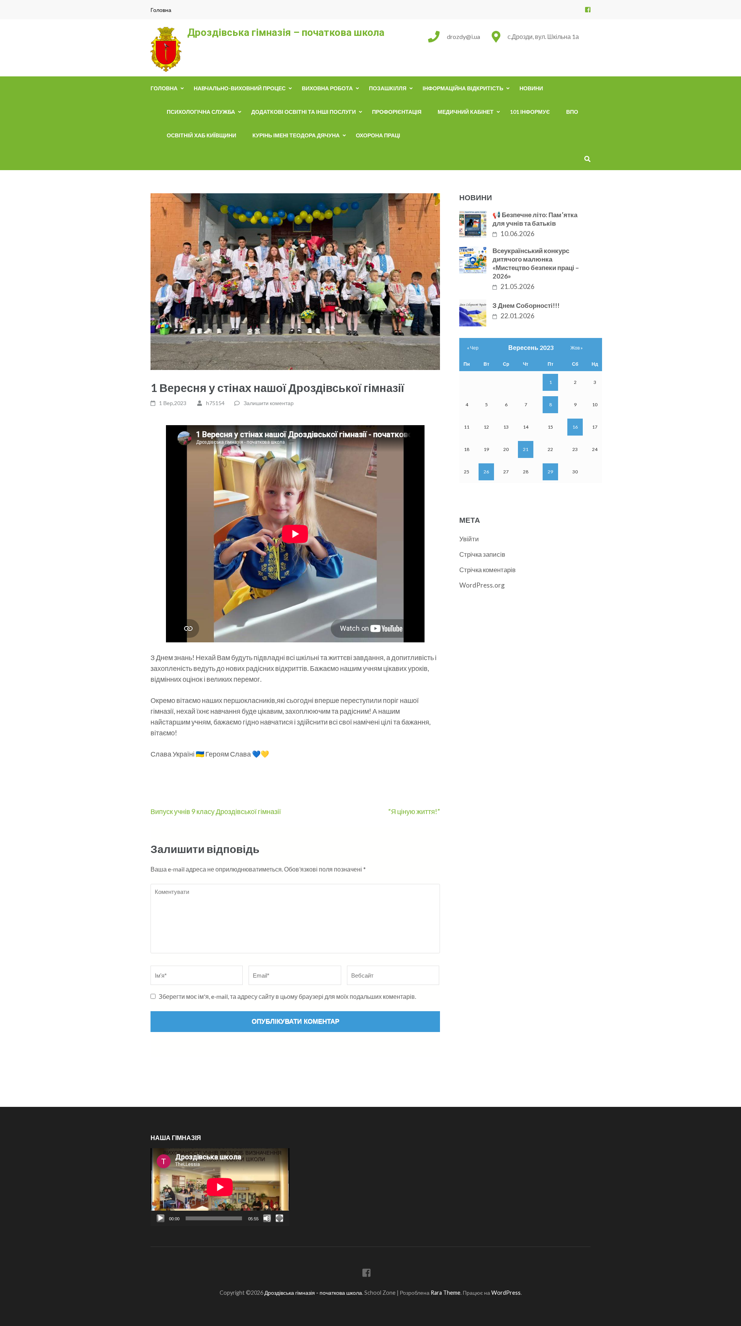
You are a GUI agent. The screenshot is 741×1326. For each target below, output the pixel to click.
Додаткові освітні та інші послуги (303, 111)
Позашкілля (387, 88)
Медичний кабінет (466, 111)
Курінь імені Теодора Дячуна (296, 135)
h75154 (215, 403)
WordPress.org (482, 585)
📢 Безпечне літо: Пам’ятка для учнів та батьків (534, 219)
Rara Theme (445, 1292)
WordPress (506, 1292)
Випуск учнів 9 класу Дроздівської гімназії (216, 811)
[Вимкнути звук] (267, 1218)
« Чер (473, 348)
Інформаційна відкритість (463, 88)
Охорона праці (378, 135)
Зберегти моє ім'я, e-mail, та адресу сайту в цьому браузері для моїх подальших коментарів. (287, 996)
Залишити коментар (269, 403)
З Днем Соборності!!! (526, 305)
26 (486, 472)
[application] (220, 1187)
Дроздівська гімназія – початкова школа (285, 32)
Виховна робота (327, 88)
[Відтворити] (160, 1218)
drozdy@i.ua (463, 36)
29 (550, 472)
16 (575, 427)
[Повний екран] (279, 1218)
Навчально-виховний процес (240, 88)
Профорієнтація (396, 111)
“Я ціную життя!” (414, 811)
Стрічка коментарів (487, 570)
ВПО (572, 111)
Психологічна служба (201, 111)
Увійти (469, 539)
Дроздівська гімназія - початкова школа (313, 1292)
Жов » (576, 348)
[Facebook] (587, 9)
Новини (531, 88)
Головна (161, 10)
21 (525, 449)
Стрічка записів (482, 554)
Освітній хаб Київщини (201, 135)
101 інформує (530, 111)
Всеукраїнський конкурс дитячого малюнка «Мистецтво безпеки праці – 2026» (535, 263)
